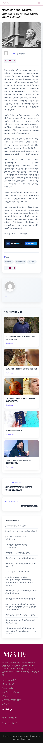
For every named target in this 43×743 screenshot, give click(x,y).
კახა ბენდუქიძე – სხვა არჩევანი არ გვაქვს (21, 558)
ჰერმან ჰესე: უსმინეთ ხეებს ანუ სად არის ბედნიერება (20, 565)
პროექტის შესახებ (9, 680)
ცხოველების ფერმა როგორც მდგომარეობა (16, 546)
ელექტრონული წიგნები (11, 692)
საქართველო (20, 53)
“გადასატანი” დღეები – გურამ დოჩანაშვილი (16, 538)
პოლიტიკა (8, 261)
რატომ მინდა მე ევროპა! (14, 431)
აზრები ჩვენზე (7, 688)
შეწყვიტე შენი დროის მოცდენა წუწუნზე (20, 615)
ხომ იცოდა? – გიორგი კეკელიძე (17, 553)
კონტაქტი (5, 696)
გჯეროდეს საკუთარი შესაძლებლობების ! (20, 598)
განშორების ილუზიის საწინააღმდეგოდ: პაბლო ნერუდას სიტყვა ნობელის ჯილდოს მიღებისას (21, 631)
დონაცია (5, 703)
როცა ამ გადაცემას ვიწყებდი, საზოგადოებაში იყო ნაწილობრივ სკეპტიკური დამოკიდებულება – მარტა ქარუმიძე (19, 581)
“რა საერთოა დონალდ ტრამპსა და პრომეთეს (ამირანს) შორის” (20, 400)
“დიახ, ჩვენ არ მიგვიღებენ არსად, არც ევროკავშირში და (18, 461)
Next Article (10, 501)
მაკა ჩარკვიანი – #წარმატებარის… (18, 571)
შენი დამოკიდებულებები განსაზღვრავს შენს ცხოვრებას (20, 621)
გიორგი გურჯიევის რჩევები (15, 526)
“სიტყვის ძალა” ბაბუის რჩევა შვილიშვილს (21, 531)
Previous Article (14, 483)
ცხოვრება (32, 261)
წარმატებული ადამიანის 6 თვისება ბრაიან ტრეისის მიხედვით (21, 592)
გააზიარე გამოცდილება (11, 700)
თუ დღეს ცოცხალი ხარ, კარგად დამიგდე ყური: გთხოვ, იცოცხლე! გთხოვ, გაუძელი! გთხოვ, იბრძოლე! (21, 606)
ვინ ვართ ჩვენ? (8, 684)
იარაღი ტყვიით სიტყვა (29, 506)
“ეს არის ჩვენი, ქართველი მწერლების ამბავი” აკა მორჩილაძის (21, 338)
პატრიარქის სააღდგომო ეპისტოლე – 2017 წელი (21, 369)
